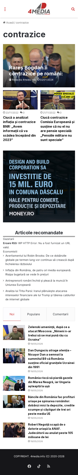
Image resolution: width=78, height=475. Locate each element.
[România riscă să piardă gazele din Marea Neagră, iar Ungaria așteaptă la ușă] (14, 383)
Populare (33, 314)
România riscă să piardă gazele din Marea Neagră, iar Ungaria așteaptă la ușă (50, 382)
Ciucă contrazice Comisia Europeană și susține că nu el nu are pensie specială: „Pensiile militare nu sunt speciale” (57, 128)
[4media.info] (39, 9)
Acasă (9, 22)
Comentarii (60, 314)
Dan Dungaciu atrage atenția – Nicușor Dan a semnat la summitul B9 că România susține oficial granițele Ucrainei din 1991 (51, 359)
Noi (12, 314)
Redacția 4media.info (24, 79)
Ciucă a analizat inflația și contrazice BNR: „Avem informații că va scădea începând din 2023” (19, 128)
